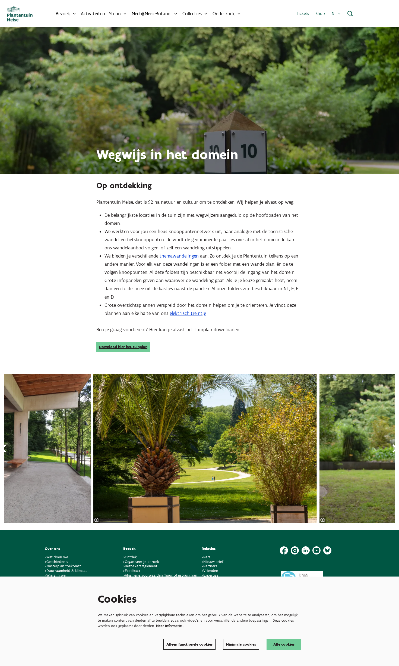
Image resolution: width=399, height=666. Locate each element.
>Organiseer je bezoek (141, 561)
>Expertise (210, 575)
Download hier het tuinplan (123, 347)
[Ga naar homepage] (19, 13)
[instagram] (295, 550)
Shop (320, 13)
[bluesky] (327, 550)
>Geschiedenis (56, 561)
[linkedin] (306, 550)
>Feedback (131, 570)
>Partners (209, 566)
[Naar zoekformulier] (350, 14)
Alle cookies (283, 644)
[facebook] (284, 550)
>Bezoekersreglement (140, 566)
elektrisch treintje (188, 313)
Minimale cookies (241, 644)
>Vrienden (210, 570)
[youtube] (316, 550)
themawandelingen (179, 256)
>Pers (206, 557)
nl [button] (335, 13)
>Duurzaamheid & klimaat (66, 570)
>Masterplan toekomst (63, 566)
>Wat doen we (56, 557)
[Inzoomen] (96, 520)
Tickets (303, 13)
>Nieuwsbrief (212, 561)
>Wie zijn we (55, 575)
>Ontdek (130, 557)
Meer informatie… (170, 626)
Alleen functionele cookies (189, 644)
